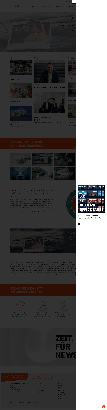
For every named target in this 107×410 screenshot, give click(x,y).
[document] (53, 205)
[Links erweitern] (103, 406)
